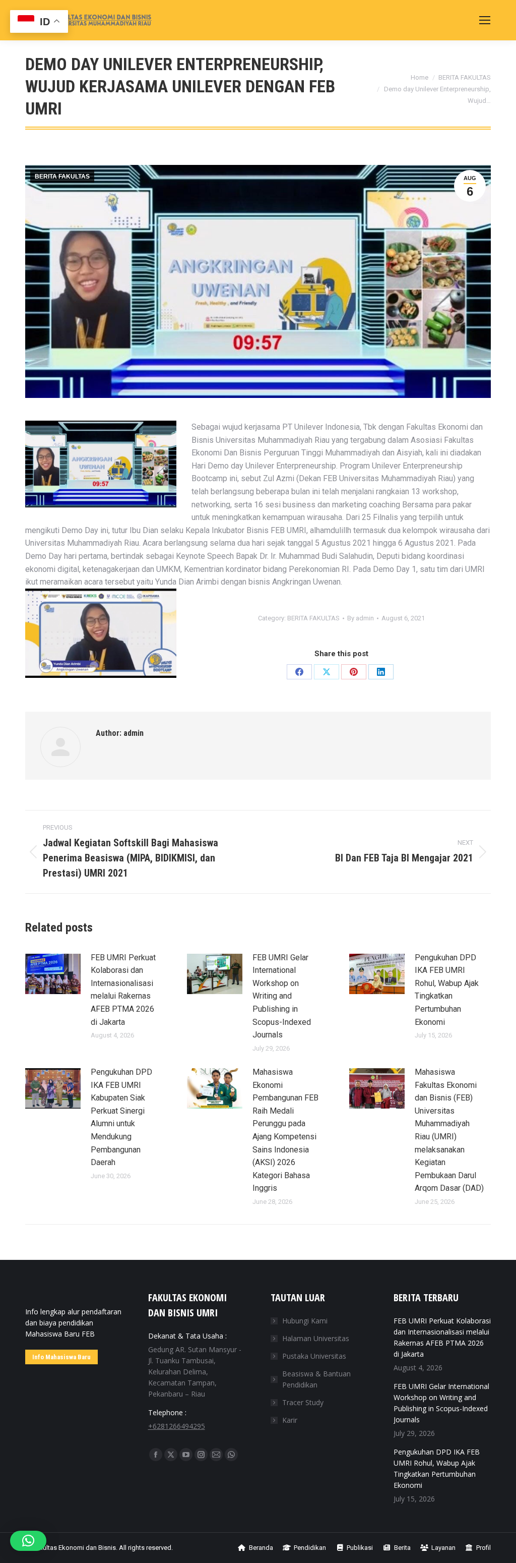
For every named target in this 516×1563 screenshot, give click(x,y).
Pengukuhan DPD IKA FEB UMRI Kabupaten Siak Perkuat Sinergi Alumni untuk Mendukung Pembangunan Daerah (121, 1117)
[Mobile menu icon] (485, 20)
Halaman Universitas (315, 1338)
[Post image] (53, 974)
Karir (289, 1420)
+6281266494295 (176, 1426)
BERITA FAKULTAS (62, 176)
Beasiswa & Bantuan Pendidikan (316, 1379)
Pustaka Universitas (314, 1356)
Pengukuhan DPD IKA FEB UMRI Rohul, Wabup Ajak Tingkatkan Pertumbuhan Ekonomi (447, 990)
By (360, 618)
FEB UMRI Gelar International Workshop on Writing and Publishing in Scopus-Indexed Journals (281, 996)
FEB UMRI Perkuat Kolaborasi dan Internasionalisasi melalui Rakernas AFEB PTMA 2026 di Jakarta (123, 990)
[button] (28, 1541)
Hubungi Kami (305, 1320)
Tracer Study (303, 1402)
